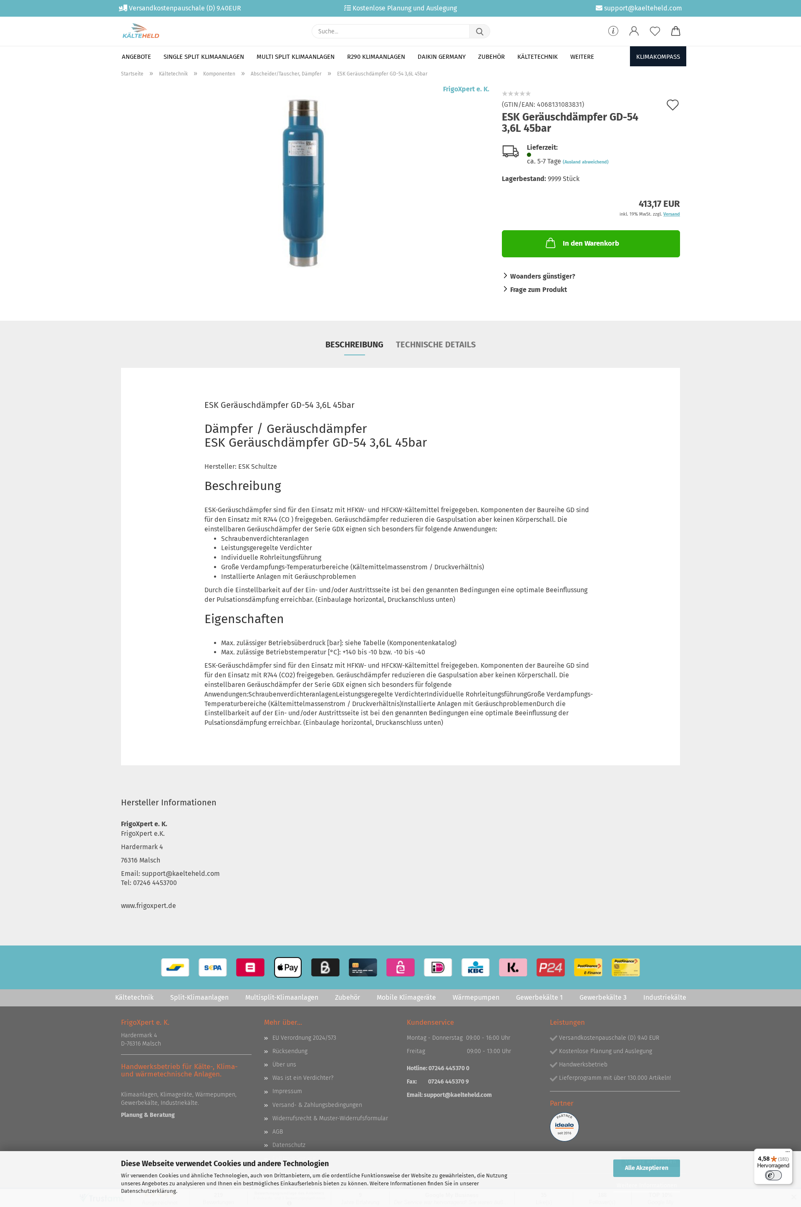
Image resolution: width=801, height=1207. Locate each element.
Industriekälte (664, 997)
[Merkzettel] (655, 31)
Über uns (284, 1064)
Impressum (287, 1091)
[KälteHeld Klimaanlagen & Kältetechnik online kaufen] (141, 31)
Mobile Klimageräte (406, 997)
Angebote (136, 56)
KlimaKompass (658, 56)
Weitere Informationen (647, 1185)
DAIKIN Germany (442, 56)
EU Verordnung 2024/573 (304, 1037)
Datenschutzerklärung (148, 1191)
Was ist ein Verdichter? (302, 1077)
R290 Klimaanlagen (376, 56)
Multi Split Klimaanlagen (296, 56)
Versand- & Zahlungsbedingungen (317, 1105)
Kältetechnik (537, 56)
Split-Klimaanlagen (199, 997)
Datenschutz (288, 1145)
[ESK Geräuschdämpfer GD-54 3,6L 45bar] (304, 188)
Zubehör (491, 56)
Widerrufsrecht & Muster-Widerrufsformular (330, 1118)
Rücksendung (289, 1051)
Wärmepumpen (476, 997)
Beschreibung (354, 344)
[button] (634, 31)
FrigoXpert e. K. (466, 89)
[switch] (773, 1175)
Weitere (582, 56)
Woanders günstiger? (542, 276)
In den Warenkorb (591, 243)
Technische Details (436, 344)
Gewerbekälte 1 (539, 997)
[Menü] (788, 1154)
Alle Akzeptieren (646, 1168)
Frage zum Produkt (538, 290)
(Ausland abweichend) (586, 162)
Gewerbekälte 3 (603, 997)
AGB (277, 1131)
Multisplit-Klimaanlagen (281, 997)
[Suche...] (479, 31)
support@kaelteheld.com (458, 1095)
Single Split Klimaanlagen (204, 56)
